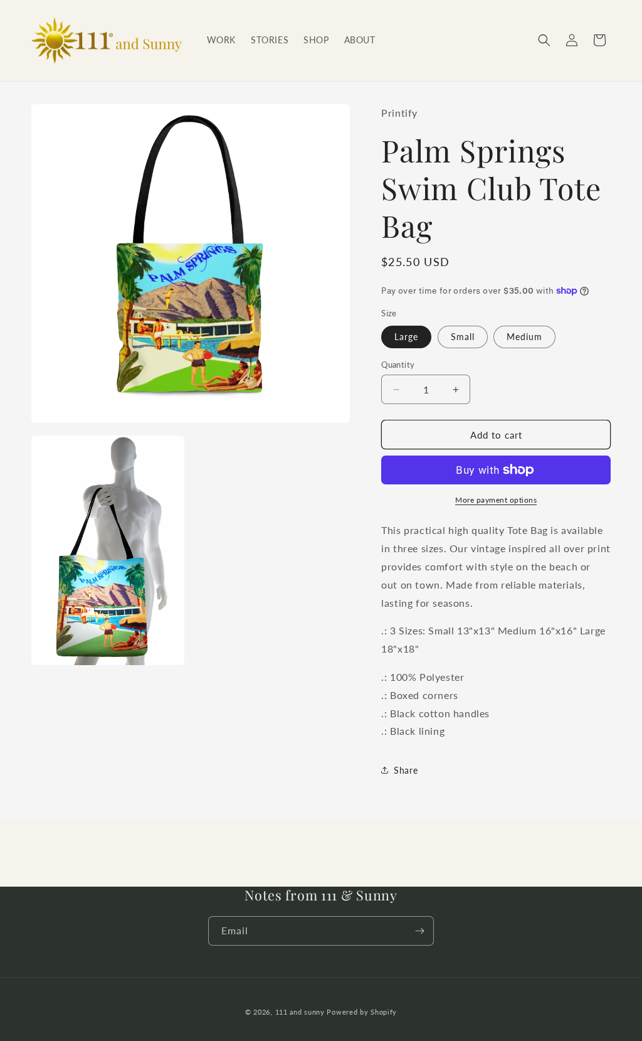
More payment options (496, 499)
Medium (524, 336)
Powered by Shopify (362, 1012)
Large (406, 336)
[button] (544, 40)
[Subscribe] (419, 931)
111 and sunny (300, 1012)
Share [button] (406, 770)
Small (463, 336)
